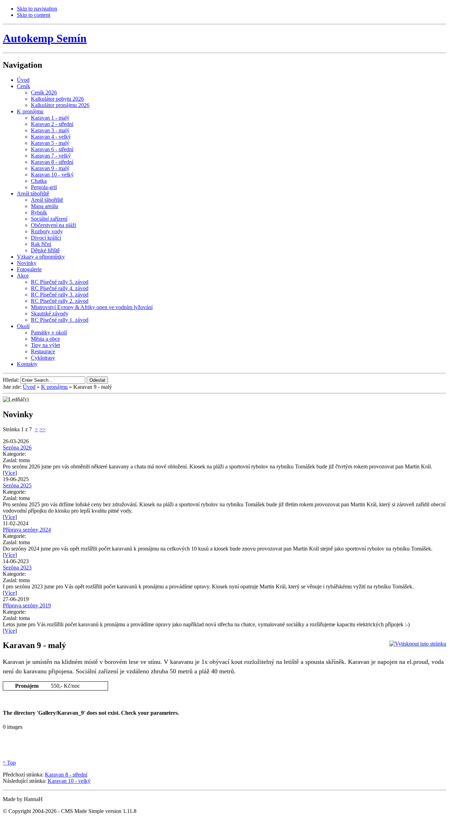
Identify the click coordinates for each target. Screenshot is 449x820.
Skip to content (33, 15)
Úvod (29, 387)
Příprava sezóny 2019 (27, 605)
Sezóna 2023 (17, 568)
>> (42, 429)
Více (10, 473)
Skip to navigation (37, 9)
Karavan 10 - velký (69, 781)
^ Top (9, 763)
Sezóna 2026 (17, 448)
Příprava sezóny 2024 (27, 530)
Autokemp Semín (45, 38)
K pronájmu (54, 387)
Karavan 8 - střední (66, 775)
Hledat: (11, 380)
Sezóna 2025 (17, 485)
